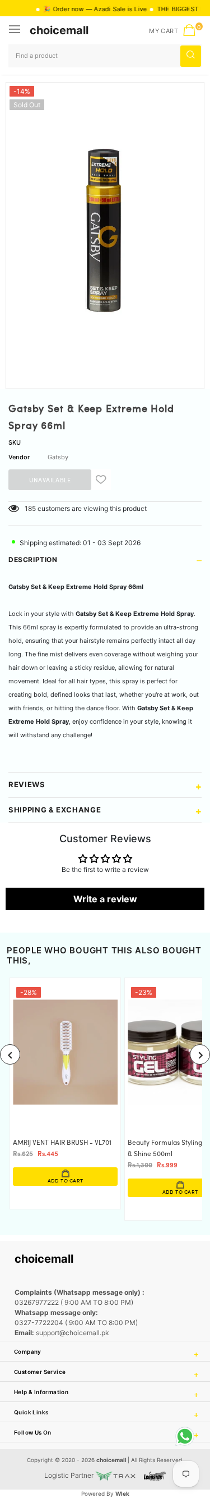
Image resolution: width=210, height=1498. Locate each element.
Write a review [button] (105, 899)
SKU (14, 442)
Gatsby (58, 457)
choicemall (59, 30)
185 (30, 508)
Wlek (122, 1493)
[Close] (166, 1429)
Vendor (19, 457)
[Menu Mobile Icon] (15, 30)
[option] (105, 231)
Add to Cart (65, 1181)
